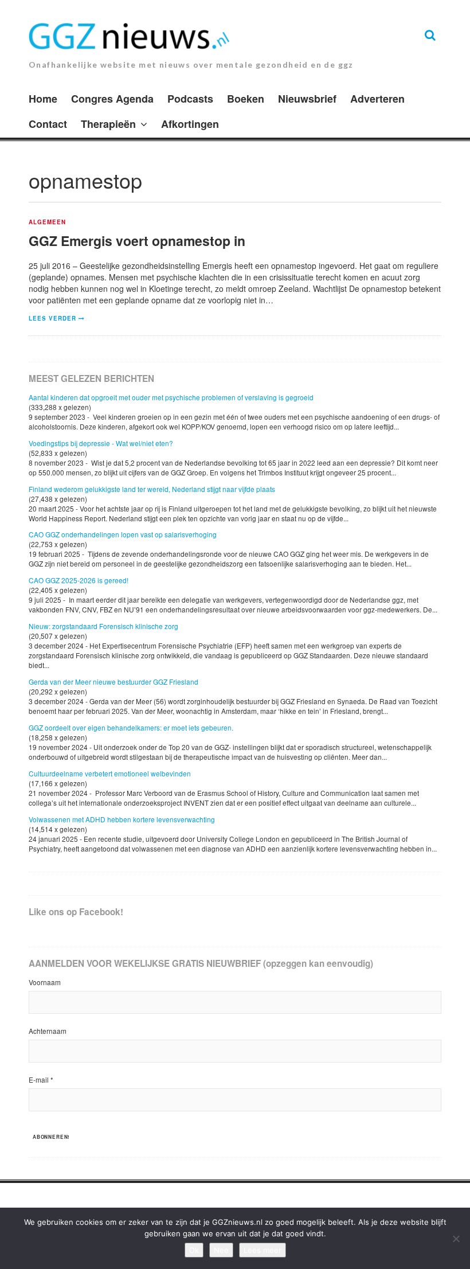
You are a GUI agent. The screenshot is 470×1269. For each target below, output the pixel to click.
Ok (194, 1250)
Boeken (245, 98)
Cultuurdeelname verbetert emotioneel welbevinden (110, 773)
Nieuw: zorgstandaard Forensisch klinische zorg (103, 626)
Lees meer (262, 1250)
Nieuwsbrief (307, 98)
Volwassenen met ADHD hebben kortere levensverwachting (122, 819)
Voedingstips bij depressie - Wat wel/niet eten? (101, 443)
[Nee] (455, 1238)
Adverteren (377, 98)
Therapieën (108, 123)
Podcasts (190, 98)
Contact (48, 123)
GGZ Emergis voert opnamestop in (137, 240)
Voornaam (45, 982)
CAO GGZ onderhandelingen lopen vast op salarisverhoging (123, 534)
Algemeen (47, 222)
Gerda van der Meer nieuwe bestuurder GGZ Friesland (113, 681)
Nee (221, 1250)
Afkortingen (190, 123)
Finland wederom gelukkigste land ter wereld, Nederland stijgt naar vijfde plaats (152, 489)
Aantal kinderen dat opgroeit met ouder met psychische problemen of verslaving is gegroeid (171, 397)
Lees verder (52, 318)
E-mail (41, 1079)
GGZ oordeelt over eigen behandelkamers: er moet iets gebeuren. (131, 727)
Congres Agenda (112, 98)
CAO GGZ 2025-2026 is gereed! (78, 580)
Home (43, 98)
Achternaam (47, 1031)
